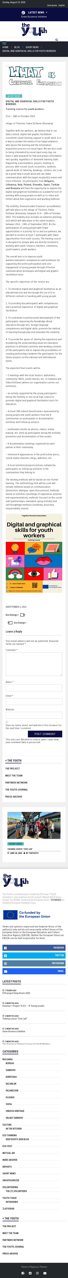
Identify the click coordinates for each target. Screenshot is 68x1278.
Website (10, 709)
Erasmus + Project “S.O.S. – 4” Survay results (23, 1006)
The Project (12, 768)
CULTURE (7, 1124)
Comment (12, 650)
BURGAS (10, 1063)
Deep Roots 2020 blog (17, 1139)
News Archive (9, 1160)
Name (10, 682)
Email (9, 696)
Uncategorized (10, 1180)
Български (52, 5)
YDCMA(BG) (56, 900)
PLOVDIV (10, 1097)
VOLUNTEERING (10, 1187)
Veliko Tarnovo (14, 1118)
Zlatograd (8, 1208)
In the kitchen (14, 1128)
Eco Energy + (20, 622)
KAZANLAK (11, 1083)
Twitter (59, 955)
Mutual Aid (8, 1153)
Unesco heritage (15, 1111)
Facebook (58, 947)
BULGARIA (7, 1059)
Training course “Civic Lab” (20, 849)
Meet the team (13, 775)
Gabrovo (11, 1070)
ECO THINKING (9, 1135)
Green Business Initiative (13, 1031)
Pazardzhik (12, 1090)
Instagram (58, 963)
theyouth (33, 853)
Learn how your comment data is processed (32, 741)
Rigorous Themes (39, 1267)
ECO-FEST (7, 1146)
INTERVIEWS (12, 1202)
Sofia (9, 1104)
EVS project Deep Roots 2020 (16, 993)
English (62, 5)
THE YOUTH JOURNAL (16, 789)
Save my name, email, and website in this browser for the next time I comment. (34, 727)
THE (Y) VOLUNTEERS (16, 1191)
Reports (7, 1166)
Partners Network (16, 782)
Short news (14, 96)
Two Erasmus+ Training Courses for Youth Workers (34, 17)
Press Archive (13, 796)
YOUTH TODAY (9, 1198)
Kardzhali (11, 1077)
